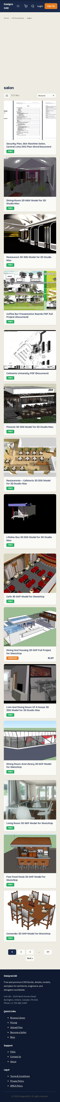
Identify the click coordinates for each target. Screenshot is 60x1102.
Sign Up (51, 6)
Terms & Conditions (20, 1076)
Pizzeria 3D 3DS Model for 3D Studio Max (29, 426)
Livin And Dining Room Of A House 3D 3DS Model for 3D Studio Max (27, 709)
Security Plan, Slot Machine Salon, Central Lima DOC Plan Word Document (28, 145)
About (13, 1061)
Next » (30, 958)
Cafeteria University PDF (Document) (27, 373)
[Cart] (25, 6)
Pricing (13, 1022)
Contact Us (15, 1056)
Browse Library (17, 1017)
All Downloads (18, 18)
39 (48, 951)
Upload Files (16, 1027)
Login (40, 6)
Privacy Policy (17, 1081)
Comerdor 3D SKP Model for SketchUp (28, 933)
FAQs (13, 1051)
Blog (12, 1037)
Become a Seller (18, 1032)
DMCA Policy (16, 1085)
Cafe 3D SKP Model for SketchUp (25, 596)
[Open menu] (18, 6)
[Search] (32, 6)
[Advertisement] (30, 52)
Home (6, 18)
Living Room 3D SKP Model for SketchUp (29, 823)
